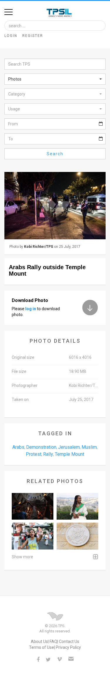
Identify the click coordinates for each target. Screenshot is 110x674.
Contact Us (69, 641)
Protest (33, 454)
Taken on (20, 399)
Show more (22, 556)
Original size (23, 357)
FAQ (53, 641)
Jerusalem (69, 447)
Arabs (18, 447)
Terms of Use (41, 647)
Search (55, 153)
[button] (55, 79)
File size (19, 371)
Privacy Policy (68, 647)
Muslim (89, 447)
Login (10, 36)
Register (32, 36)
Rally (48, 454)
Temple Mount (69, 454)
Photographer (25, 385)
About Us (39, 641)
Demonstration (41, 447)
